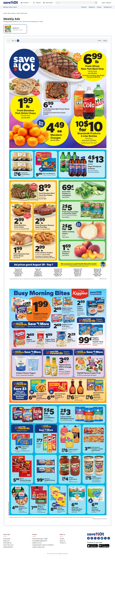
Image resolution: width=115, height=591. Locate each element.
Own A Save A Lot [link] (8, 545)
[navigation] (57, 13)
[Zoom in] (18, 40)
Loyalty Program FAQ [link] (38, 547)
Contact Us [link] (63, 543)
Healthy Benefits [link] (8, 547)
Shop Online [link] (6, 538)
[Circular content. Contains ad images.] (57, 283)
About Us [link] (62, 541)
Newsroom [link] (6, 541)
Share (105, 41)
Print (99, 41)
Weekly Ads (11, 19)
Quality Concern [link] (37, 543)
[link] (10, 2)
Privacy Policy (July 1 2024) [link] (39, 538)
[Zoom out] (8, 40)
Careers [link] (62, 538)
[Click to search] (96, 3)
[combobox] (76, 2)
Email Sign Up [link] (7, 543)
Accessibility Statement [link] (38, 541)
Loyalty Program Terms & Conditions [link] (43, 545)
